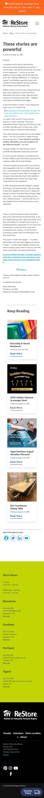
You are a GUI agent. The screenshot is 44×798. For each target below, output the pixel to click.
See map (6, 616)
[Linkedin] (20, 538)
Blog (11, 33)
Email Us (6, 755)
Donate (7, 733)
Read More (16, 354)
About (23, 737)
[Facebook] (6, 538)
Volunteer (18, 733)
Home (5, 33)
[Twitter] (13, 538)
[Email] (26, 538)
